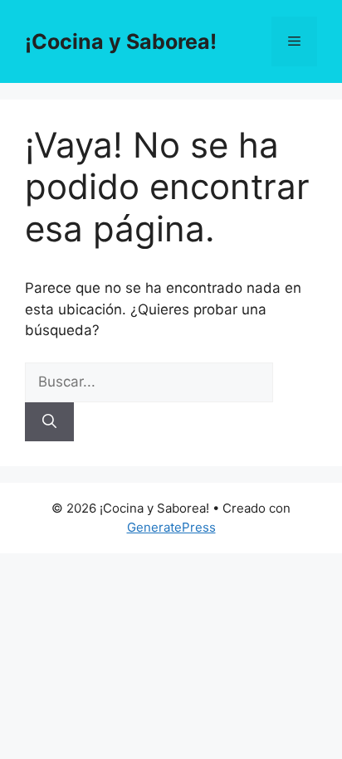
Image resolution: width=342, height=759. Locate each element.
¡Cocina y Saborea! (121, 41)
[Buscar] (49, 422)
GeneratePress (171, 527)
